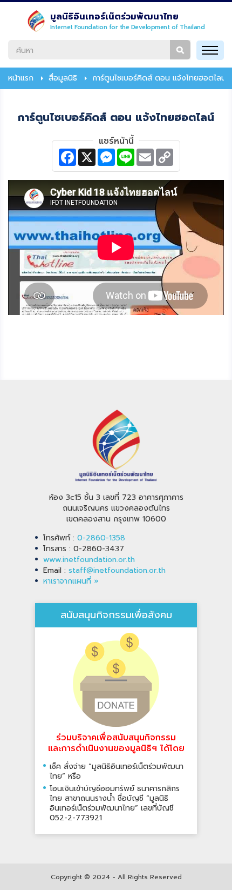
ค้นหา (180, 49)
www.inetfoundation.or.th (89, 559)
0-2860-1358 (101, 538)
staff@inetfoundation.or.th (117, 570)
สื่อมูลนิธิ (63, 78)
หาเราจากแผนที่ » (71, 581)
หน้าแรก (20, 78)
